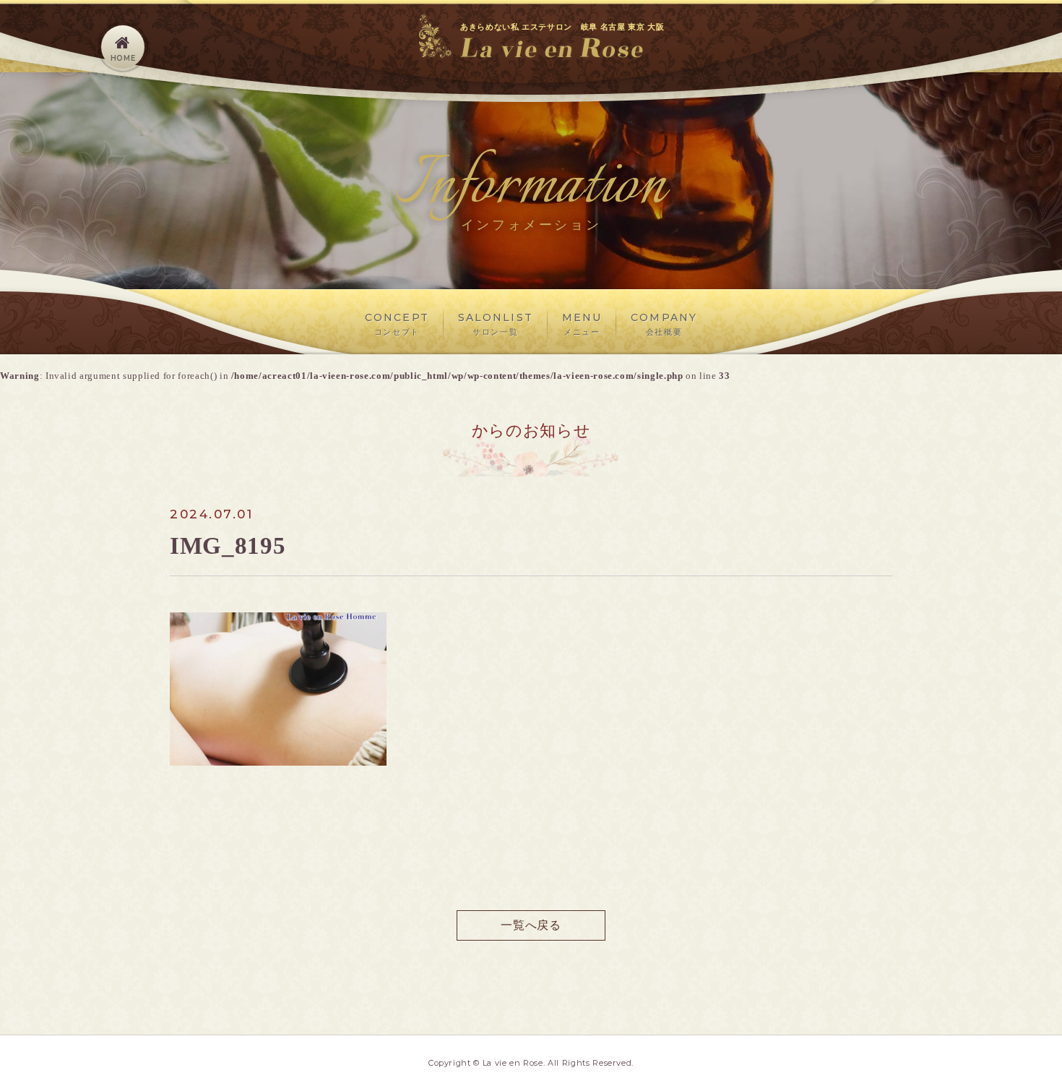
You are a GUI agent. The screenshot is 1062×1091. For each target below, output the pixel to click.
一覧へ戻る (531, 925)
